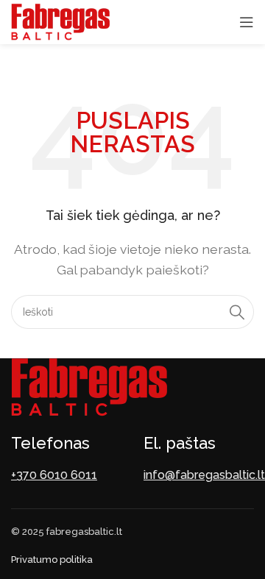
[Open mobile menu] (246, 22)
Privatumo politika (52, 559)
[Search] (237, 312)
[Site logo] (60, 21)
